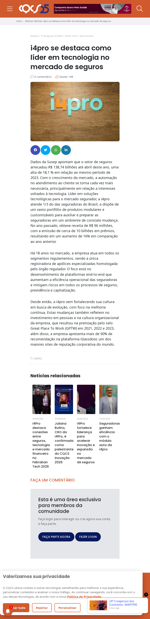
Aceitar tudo (16, 608)
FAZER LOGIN (88, 537)
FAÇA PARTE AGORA (56, 537)
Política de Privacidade (84, 596)
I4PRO (38, 358)
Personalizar (67, 608)
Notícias (29, 21)
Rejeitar (42, 608)
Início (19, 21)
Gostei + (66, 77)
